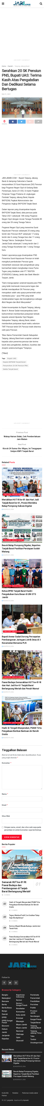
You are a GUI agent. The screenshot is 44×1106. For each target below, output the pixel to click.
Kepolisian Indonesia (20, 996)
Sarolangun (35, 1016)
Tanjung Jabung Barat (22, 66)
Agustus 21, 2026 (8, 555)
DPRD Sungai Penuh (7, 1022)
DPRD (4, 1017)
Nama (5, 794)
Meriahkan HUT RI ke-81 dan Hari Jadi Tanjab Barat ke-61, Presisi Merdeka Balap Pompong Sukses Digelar (20, 502)
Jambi (4, 1032)
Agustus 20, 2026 (8, 600)
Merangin (20, 1021)
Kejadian (5, 1039)
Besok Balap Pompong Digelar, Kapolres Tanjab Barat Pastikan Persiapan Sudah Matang (21, 548)
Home (4, 66)
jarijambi (10, 1100)
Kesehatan (20, 1008)
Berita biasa (7, 1008)
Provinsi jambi (33, 1012)
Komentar (6, 763)
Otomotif (19, 1041)
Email (5, 805)
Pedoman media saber (30, 1093)
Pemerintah (35, 998)
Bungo (4, 1011)
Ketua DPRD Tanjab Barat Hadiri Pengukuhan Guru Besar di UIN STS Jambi (19, 594)
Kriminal (19, 1018)
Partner (4, 1095)
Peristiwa (34, 1005)
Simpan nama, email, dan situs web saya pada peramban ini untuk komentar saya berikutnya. (23, 828)
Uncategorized (36, 1043)
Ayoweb (25, 1100)
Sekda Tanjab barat (10, 369)
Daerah (10, 66)
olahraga (20, 1034)
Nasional (19, 1031)
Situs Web (6, 816)
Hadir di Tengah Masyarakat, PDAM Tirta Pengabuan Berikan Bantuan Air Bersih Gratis (21, 731)
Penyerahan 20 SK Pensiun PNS (15, 366)
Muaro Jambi (21, 1025)
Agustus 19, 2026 (8, 692)
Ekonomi (5, 1026)
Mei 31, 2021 (6, 94)
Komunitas (20, 1012)
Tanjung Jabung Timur (36, 1032)
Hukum (5, 1029)
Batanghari (6, 998)
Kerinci (19, 1000)
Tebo (32, 1036)
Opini (18, 1037)
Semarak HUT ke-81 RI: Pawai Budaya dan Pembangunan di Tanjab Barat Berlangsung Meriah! (16, 887)
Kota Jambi (20, 1015)
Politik (33, 1008)
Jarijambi (6, 1035)
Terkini (33, 1039)
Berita (4, 1005)
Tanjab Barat (35, 1023)
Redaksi (15, 1093)
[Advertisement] (22, 32)
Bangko (5, 995)
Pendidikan (35, 1001)
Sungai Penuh (35, 1019)
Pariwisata (34, 995)
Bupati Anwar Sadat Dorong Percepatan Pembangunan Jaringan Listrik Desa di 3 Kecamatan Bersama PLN (21, 639)
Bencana (5, 1001)
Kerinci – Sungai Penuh (21, 1004)
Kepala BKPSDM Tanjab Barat (14, 362)
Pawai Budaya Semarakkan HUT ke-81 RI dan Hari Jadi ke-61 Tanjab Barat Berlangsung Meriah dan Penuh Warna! (21, 685)
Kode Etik (5, 1093)
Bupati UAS (11, 358)
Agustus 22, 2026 (8, 509)
